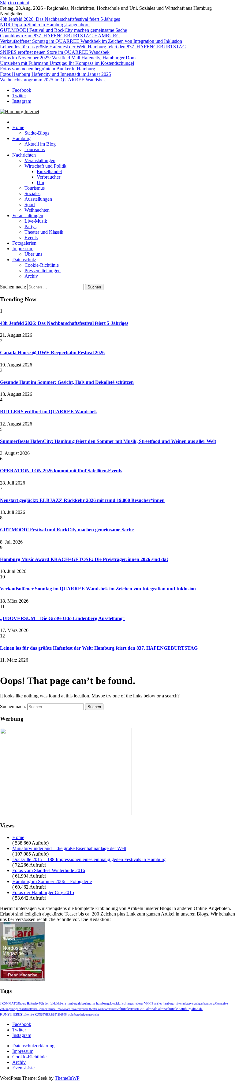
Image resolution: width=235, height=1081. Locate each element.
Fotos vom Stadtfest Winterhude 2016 (48, 870)
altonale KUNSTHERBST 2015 (44, 1014)
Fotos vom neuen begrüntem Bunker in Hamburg (47, 68)
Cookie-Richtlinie (41, 265)
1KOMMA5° (8, 1003)
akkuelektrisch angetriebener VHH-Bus (132, 1003)
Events (31, 237)
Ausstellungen (38, 199)
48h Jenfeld (47, 1003)
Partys (30, 226)
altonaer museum (48, 1009)
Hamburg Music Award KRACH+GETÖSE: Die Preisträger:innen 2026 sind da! (84, 559)
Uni (40, 182)
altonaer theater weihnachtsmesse (99, 1009)
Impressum (22, 248)
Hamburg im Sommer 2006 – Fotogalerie (52, 881)
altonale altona (156, 1009)
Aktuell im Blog (40, 144)
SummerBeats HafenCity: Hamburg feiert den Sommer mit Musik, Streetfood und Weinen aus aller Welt (108, 441)
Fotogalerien (24, 243)
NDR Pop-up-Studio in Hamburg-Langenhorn (45, 24)
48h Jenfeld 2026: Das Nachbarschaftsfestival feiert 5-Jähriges (60, 19)
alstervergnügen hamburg (199, 1003)
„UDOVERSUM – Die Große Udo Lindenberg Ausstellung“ (62, 618)
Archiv (31, 276)
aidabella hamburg (66, 1003)
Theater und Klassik (43, 232)
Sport (29, 204)
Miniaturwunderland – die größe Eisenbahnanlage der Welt (69, 848)
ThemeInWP (67, 1078)
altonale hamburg (179, 1009)
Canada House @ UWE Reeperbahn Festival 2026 (52, 352)
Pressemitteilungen (42, 270)
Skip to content (14, 2)
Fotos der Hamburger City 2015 (43, 892)
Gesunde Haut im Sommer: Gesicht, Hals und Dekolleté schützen (67, 382)
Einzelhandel (49, 171)
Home (18, 127)
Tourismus (34, 149)
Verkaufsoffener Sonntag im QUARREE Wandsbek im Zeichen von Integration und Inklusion (91, 41)
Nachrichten (24, 155)
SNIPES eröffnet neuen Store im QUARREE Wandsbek (55, 52)
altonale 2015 (138, 1009)
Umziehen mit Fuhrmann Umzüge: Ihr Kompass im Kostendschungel (67, 63)
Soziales (32, 193)
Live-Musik (35, 221)
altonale (124, 1009)
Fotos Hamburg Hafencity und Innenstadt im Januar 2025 (55, 74)
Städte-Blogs (36, 133)
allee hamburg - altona (170, 1003)
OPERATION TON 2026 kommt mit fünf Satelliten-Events (61, 470)
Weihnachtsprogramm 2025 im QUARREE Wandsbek (53, 79)
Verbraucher (48, 177)
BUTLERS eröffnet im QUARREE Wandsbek (48, 411)
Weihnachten (37, 210)
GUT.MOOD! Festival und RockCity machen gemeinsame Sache (63, 30)
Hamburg (21, 138)
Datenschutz (24, 259)
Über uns (33, 254)
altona (32, 1009)
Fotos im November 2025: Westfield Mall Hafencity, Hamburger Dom (68, 57)
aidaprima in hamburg (93, 1003)
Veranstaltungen (39, 160)
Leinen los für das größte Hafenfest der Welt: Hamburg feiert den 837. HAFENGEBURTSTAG (93, 46)
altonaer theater (69, 1009)
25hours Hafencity (27, 1003)
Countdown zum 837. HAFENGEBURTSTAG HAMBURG (60, 35)
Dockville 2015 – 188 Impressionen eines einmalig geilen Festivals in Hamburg (89, 859)
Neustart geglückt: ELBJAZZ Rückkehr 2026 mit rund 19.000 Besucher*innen (82, 500)
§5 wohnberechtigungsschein (81, 1014)
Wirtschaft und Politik (45, 166)
